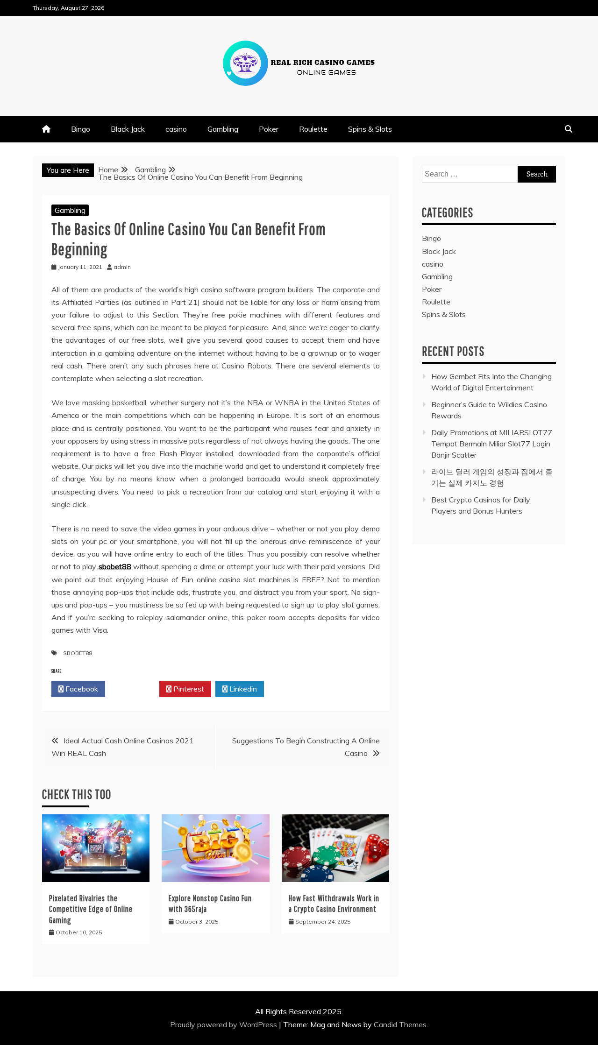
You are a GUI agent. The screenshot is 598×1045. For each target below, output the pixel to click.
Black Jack (128, 129)
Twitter (134, 688)
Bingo (80, 129)
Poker (268, 129)
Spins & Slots (370, 129)
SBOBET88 (77, 653)
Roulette (313, 129)
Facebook (81, 688)
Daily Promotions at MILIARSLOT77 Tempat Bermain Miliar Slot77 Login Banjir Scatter (491, 443)
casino (176, 129)
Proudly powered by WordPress (224, 1024)
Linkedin (242, 688)
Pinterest (187, 688)
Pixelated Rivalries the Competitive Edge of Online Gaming (91, 909)
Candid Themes (400, 1024)
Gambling (222, 129)
